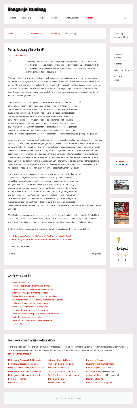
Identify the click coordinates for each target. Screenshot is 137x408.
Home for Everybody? (21, 282)
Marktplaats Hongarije (58, 379)
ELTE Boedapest (93, 371)
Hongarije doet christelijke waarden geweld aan (33, 289)
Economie (26, 17)
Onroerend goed (119, 78)
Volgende (96, 253)
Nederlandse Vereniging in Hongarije (24, 371)
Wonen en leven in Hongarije (61, 364)
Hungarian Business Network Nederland (26, 367)
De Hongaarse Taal (56, 382)
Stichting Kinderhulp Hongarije (62, 371)
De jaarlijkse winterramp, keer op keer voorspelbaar (35, 296)
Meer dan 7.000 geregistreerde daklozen (30, 292)
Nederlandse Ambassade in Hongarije (24, 360)
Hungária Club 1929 (95, 379)
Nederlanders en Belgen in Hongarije (24, 375)
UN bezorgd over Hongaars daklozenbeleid (31, 303)
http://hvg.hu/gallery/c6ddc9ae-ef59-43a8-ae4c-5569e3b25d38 (42, 236)
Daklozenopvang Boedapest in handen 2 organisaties (35, 313)
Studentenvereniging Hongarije (100, 364)
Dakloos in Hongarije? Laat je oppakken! (30, 306)
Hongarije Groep (15, 382)
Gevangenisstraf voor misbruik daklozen (30, 310)
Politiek (40, 17)
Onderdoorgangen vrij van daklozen (28, 317)
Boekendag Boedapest (96, 360)
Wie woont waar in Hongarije (61, 360)
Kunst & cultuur (71, 17)
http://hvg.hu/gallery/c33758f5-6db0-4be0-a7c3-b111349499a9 (42, 239)
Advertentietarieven (121, 70)
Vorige (13, 253)
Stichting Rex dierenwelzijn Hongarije (65, 375)
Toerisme (54, 17)
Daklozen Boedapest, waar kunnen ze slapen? (32, 320)
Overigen (88, 17)
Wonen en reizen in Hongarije (99, 382)
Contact (118, 63)
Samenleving (36, 33)
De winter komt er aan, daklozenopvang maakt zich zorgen (37, 299)
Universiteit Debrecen (96, 375)
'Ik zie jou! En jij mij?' (21, 324)
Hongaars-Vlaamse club (58, 367)
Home (13, 17)
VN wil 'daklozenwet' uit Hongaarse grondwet (32, 286)
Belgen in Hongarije (17, 379)
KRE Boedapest (93, 367)
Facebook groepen (118, 56)
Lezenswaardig (53, 33)
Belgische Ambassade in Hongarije (23, 364)
